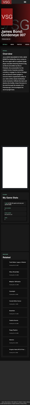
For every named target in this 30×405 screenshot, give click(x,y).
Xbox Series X (8, 402)
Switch (15, 402)
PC (18, 402)
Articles (28, 402)
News (12, 44)
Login (6, 203)
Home (3, 402)
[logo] (7, 2)
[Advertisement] (15, 237)
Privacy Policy (23, 403)
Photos (19, 44)
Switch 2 (21, 402)
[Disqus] (15, 114)
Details (5, 44)
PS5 (13, 402)
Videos (24, 402)
